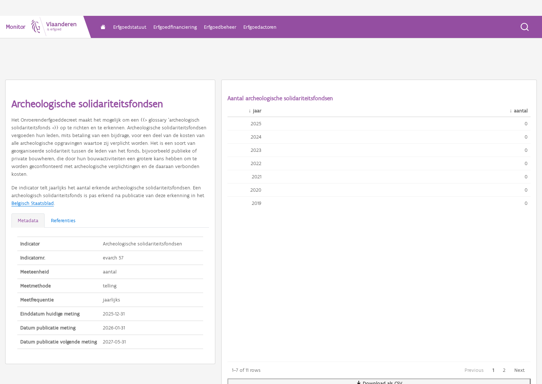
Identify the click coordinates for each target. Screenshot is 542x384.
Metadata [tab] (28, 220)
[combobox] (525, 27)
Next (519, 370)
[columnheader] (245, 111)
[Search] (525, 27)
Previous (474, 370)
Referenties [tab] (63, 220)
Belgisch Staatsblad (32, 203)
